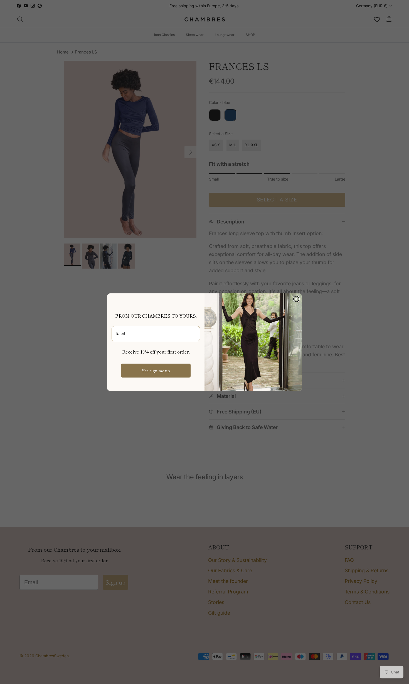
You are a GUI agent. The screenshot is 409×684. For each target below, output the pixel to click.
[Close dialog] (296, 299)
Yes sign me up (156, 370)
